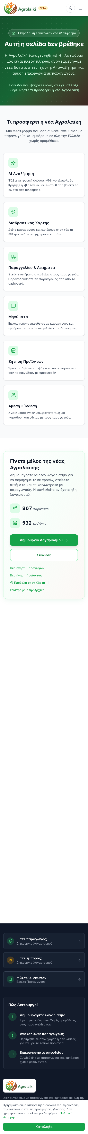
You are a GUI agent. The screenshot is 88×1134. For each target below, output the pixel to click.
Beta (43, 8)
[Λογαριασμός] (70, 8)
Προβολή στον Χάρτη (29, 582)
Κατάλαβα (44, 1127)
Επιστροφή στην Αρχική (27, 590)
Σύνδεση (44, 555)
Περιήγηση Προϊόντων (26, 575)
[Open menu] (81, 8)
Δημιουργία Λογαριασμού (41, 540)
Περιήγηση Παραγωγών (27, 568)
